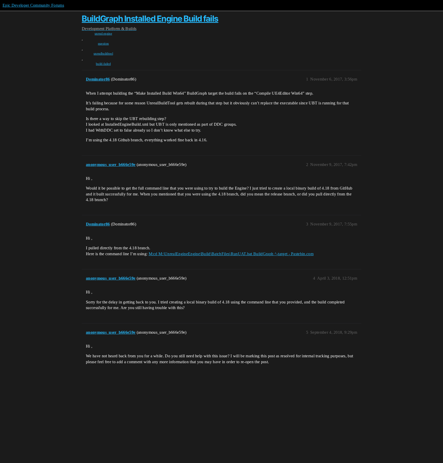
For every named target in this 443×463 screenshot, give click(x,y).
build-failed (103, 64)
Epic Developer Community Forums (33, 5)
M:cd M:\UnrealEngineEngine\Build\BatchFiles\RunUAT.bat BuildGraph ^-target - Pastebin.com (231, 254)
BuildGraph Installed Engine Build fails (150, 19)
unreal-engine (103, 33)
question (103, 43)
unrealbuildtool (103, 53)
